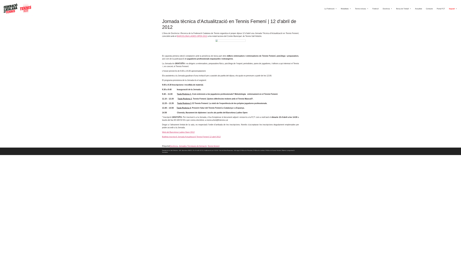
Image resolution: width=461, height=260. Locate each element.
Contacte (429, 9)
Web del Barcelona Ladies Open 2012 (178, 132)
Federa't (375, 9)
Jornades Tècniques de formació (193, 146)
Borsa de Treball (402, 9)
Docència (386, 9)
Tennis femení (213, 146)
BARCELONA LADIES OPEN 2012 (192, 36)
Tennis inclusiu (360, 9)
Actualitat (418, 9)
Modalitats (345, 9)
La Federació (329, 9)
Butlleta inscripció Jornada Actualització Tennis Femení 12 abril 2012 (191, 137)
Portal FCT (441, 9)
